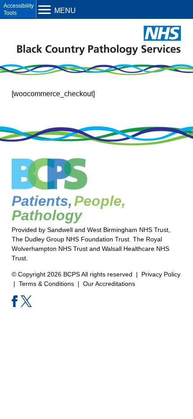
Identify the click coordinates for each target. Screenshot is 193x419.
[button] (18, 9)
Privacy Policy (160, 274)
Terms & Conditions (46, 283)
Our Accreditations (109, 283)
